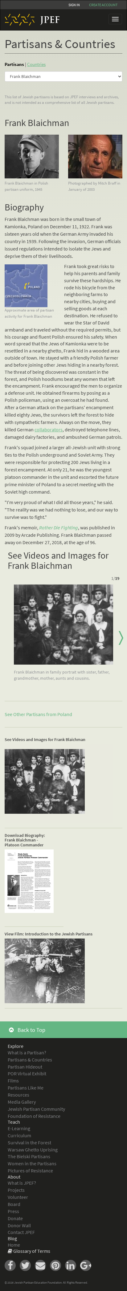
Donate (15, 1218)
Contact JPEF (21, 1232)
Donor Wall (19, 1225)
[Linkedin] (72, 1265)
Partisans (14, 64)
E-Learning (19, 1128)
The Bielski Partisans (29, 1156)
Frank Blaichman (37, 122)
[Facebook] (12, 1265)
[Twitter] (27, 1265)
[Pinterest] (57, 1265)
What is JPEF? (22, 1183)
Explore (15, 1046)
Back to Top (30, 1029)
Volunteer (18, 1197)
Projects (16, 1190)
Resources (18, 1095)
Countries (36, 64)
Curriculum (19, 1135)
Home (14, 1245)
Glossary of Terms (31, 1251)
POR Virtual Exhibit (27, 1073)
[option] (63, 635)
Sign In (74, 4)
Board (14, 1204)
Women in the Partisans (32, 1163)
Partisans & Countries (30, 1060)
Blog (12, 1238)
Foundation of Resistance (34, 1116)
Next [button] (121, 638)
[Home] (29, 19)
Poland (64, 714)
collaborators (49, 429)
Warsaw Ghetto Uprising (33, 1149)
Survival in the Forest (29, 1142)
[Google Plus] (87, 1265)
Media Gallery (22, 1102)
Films (13, 1080)
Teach (14, 1122)
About (14, 1177)
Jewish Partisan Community (36, 1109)
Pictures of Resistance (30, 1170)
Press (13, 1211)
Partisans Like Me (25, 1088)
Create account (103, 4)
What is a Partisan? (27, 1052)
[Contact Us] (42, 1265)
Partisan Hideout (25, 1067)
